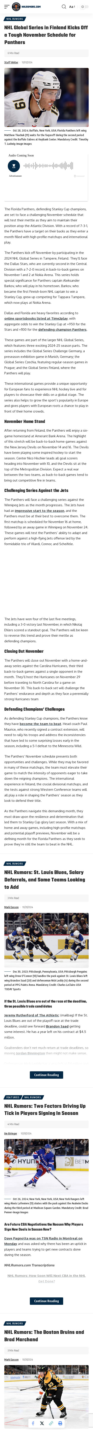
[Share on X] (41, 1423)
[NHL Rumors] (26, 6)
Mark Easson (11, 907)
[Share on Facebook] (32, 1423)
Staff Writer (11, 62)
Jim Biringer (10, 1133)
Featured (12, 1097)
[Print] (60, 1423)
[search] (64, 6)
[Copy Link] (51, 1423)
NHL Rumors (14, 19)
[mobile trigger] (8, 6)
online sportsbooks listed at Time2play (36, 318)
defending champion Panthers (62, 329)
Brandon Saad (57, 1026)
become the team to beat (40, 724)
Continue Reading (46, 1075)
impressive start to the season (39, 511)
